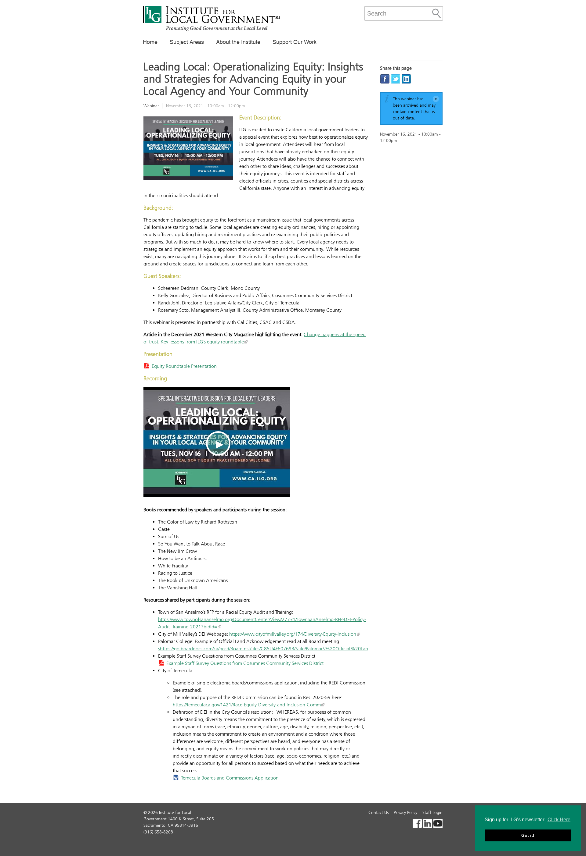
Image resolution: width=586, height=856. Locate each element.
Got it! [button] (527, 835)
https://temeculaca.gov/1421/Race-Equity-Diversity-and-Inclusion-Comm (247, 705)
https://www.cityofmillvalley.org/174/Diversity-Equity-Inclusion (292, 634)
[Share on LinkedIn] (406, 78)
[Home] (211, 30)
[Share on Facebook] (385, 78)
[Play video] (216, 442)
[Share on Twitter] (395, 78)
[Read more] (188, 149)
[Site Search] (436, 13)
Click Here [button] (559, 819)
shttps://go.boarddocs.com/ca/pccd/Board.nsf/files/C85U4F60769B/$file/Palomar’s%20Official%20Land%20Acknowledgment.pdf (292, 649)
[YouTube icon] (438, 824)
